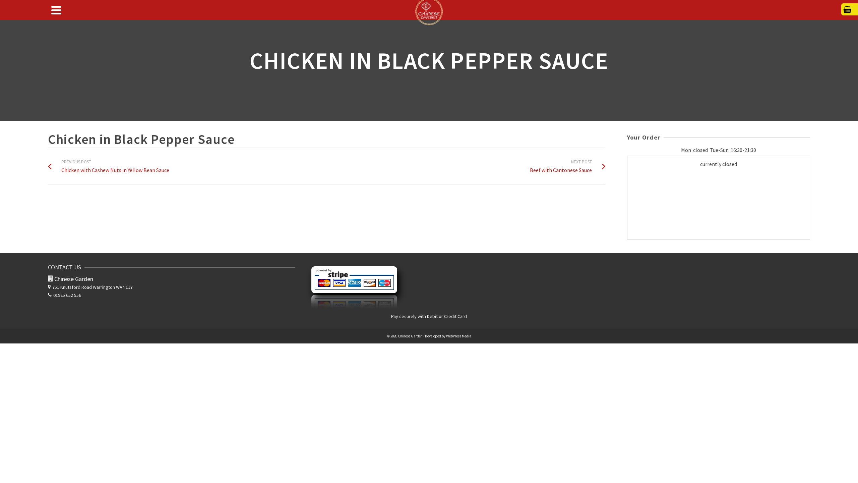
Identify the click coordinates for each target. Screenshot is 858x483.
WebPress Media (458, 336)
